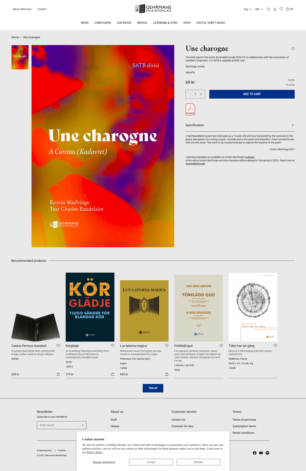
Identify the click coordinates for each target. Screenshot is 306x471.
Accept (151, 462)
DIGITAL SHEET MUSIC (210, 22)
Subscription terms (244, 426)
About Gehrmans (22, 9)
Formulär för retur (183, 426)
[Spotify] (267, 453)
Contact (41, 9)
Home (15, 37)
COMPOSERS (102, 22)
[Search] (268, 9)
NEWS (85, 22)
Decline (198, 462)
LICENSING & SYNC (165, 22)
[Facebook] (254, 453)
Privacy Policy (95, 452)
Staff (114, 419)
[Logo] (153, 9)
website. (250, 157)
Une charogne (31, 37)
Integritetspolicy (44, 450)
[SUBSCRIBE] (82, 425)
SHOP (187, 22)
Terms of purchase (244, 419)
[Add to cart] (58, 374)
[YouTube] (261, 453)
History (115, 426)
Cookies (62, 450)
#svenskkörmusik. (196, 163)
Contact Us (178, 419)
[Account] (275, 9)
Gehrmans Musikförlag (56, 455)
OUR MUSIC (124, 22)
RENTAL (142, 22)
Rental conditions (243, 432)
